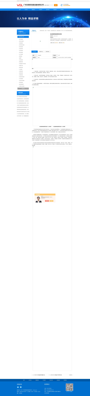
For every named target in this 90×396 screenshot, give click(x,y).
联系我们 (62, 9)
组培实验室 (21, 82)
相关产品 (41, 51)
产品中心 (20, 31)
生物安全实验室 (21, 86)
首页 (20, 9)
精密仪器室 (21, 67)
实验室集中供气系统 (22, 63)
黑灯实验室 (21, 39)
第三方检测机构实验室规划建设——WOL (23, 96)
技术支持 (47, 9)
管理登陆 (20, 393)
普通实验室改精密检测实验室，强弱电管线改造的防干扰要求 (23, 109)
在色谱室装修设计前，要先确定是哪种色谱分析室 (23, 98)
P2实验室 (20, 69)
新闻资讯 (33, 9)
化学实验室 (21, 50)
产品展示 (40, 9)
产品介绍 (34, 51)
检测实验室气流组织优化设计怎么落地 (23, 111)
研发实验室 (21, 46)
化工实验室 (21, 54)
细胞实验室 (21, 61)
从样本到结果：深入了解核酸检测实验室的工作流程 (23, 115)
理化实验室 (21, 52)
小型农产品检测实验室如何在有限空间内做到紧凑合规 (23, 105)
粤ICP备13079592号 (23, 391)
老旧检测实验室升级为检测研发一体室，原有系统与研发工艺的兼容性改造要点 (23, 107)
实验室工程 (21, 65)
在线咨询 (55, 9)
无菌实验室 (21, 74)
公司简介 (26, 9)
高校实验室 (21, 48)
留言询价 (47, 51)
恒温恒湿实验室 (21, 76)
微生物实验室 (21, 84)
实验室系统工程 (21, 36)
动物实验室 (21, 71)
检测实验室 (59, 30)
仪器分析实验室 (21, 80)
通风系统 (20, 56)
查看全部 (23, 88)
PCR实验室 (21, 78)
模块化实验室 (21, 41)
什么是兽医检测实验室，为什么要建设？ (23, 113)
